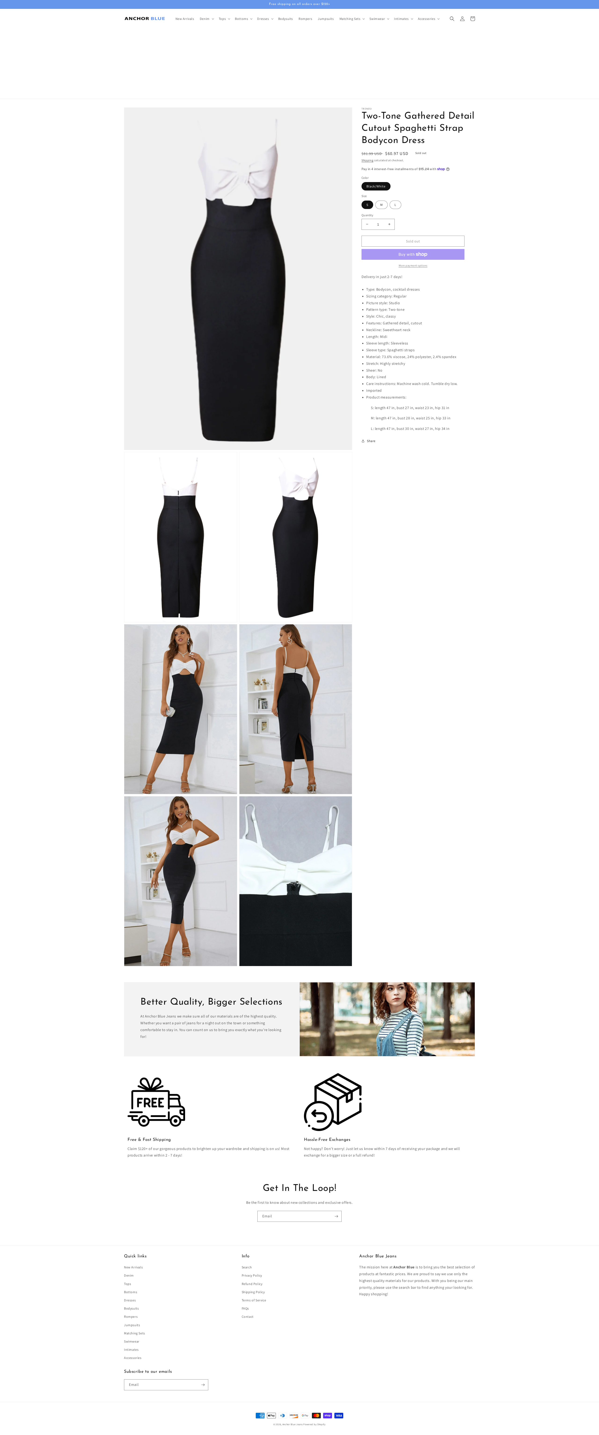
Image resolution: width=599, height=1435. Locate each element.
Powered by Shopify (314, 1424)
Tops (127, 1284)
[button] (206, 19)
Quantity (367, 215)
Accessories (133, 1358)
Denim (129, 1275)
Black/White (376, 186)
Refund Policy (252, 1284)
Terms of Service (254, 1300)
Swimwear (131, 1341)
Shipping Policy (253, 1292)
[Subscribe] (336, 1216)
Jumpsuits (132, 1325)
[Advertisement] (299, 63)
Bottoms (130, 1292)
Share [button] (371, 441)
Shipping (367, 160)
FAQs (245, 1308)
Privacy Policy (252, 1275)
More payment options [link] (413, 265)
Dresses (130, 1300)
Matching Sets (134, 1333)
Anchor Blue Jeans (292, 1424)
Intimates (131, 1349)
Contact (248, 1316)
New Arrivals (133, 1267)
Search (247, 1267)
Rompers (131, 1316)
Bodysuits (131, 1308)
